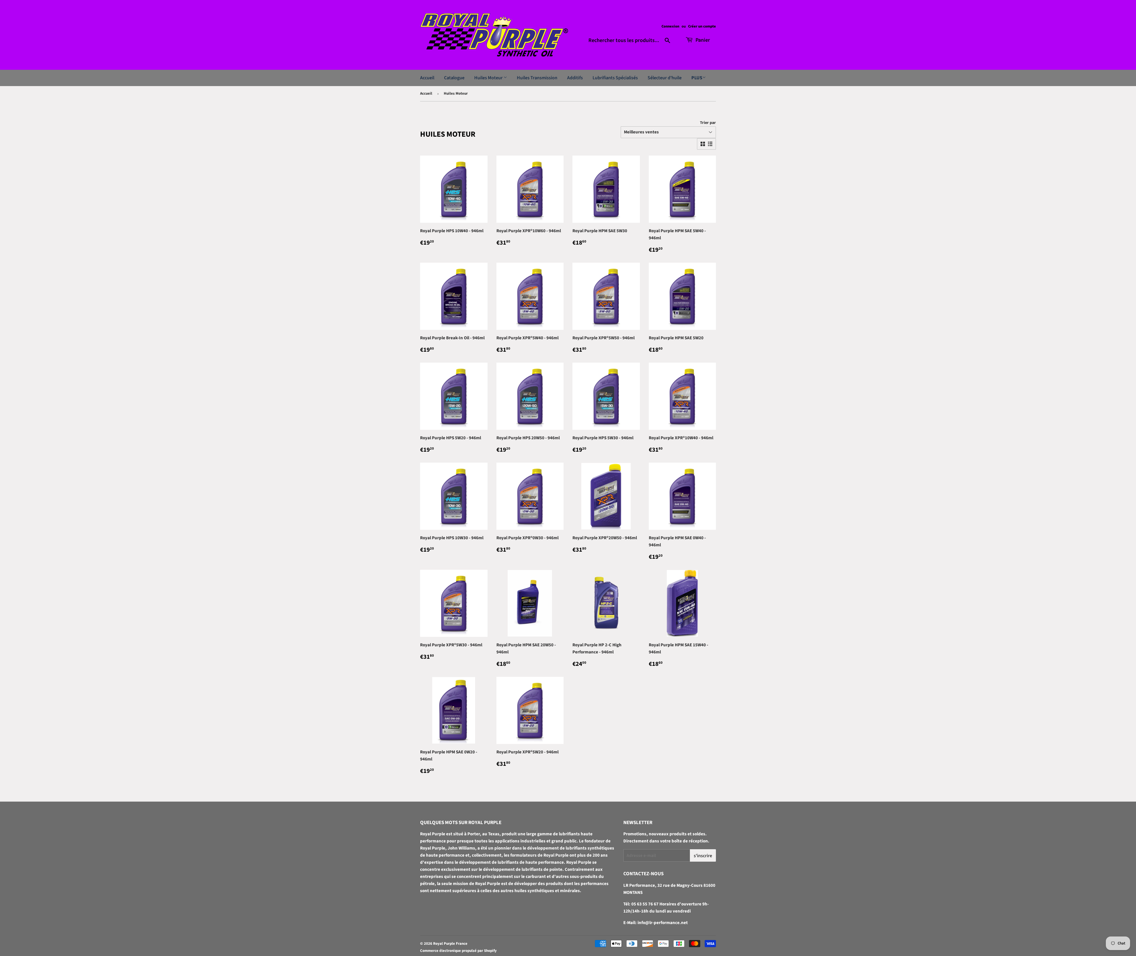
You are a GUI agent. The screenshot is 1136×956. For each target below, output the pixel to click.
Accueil (427, 78)
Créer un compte (702, 26)
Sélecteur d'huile (665, 78)
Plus (696, 78)
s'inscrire (703, 855)
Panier (702, 40)
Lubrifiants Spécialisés (615, 78)
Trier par (708, 123)
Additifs (575, 78)
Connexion (670, 26)
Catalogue (454, 78)
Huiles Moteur (489, 78)
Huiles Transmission (537, 78)
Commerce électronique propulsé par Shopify (458, 950)
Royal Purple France (450, 943)
